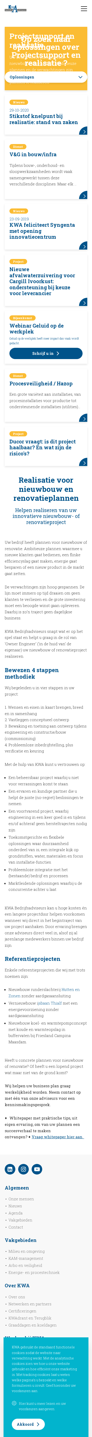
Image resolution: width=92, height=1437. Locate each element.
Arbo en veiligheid (25, 1265)
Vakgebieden (20, 1220)
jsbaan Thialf (50, 1003)
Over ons (16, 1296)
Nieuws (15, 1205)
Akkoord (25, 1424)
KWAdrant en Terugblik (29, 1318)
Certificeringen (22, 1310)
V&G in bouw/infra (33, 154)
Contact (15, 1227)
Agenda (15, 1212)
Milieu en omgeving (26, 1251)
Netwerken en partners (29, 1303)
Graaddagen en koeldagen (32, 1325)
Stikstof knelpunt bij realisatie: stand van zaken (43, 119)
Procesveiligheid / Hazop (41, 383)
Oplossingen (22, 76)
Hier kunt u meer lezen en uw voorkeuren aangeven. (42, 1406)
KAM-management (25, 1258)
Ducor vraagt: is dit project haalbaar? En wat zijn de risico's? (42, 447)
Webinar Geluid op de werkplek (36, 328)
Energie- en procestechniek (34, 1272)
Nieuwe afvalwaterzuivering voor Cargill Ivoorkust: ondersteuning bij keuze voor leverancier (42, 281)
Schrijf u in (43, 353)
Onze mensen (21, 1198)
